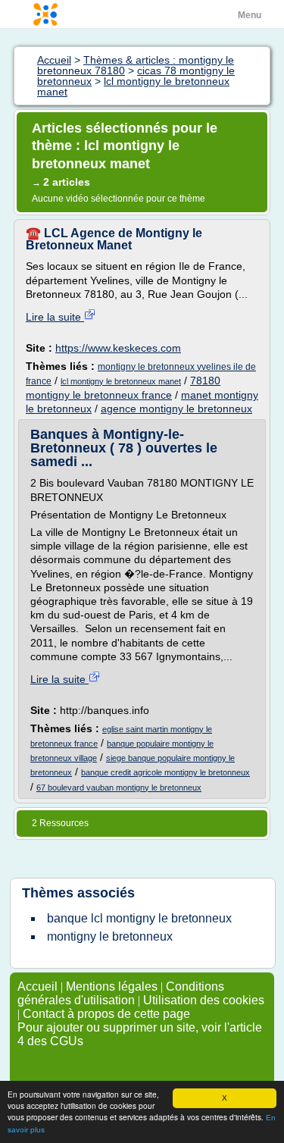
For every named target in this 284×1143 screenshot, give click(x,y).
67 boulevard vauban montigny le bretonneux (118, 787)
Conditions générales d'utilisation (120, 993)
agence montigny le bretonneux (176, 408)
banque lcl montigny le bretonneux (139, 918)
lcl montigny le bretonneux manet (121, 381)
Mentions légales (112, 986)
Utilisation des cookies (203, 1000)
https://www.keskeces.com (118, 348)
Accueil (37, 986)
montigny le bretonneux (110, 936)
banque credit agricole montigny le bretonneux (165, 772)
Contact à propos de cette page (106, 1013)
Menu (249, 15)
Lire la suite (55, 317)
